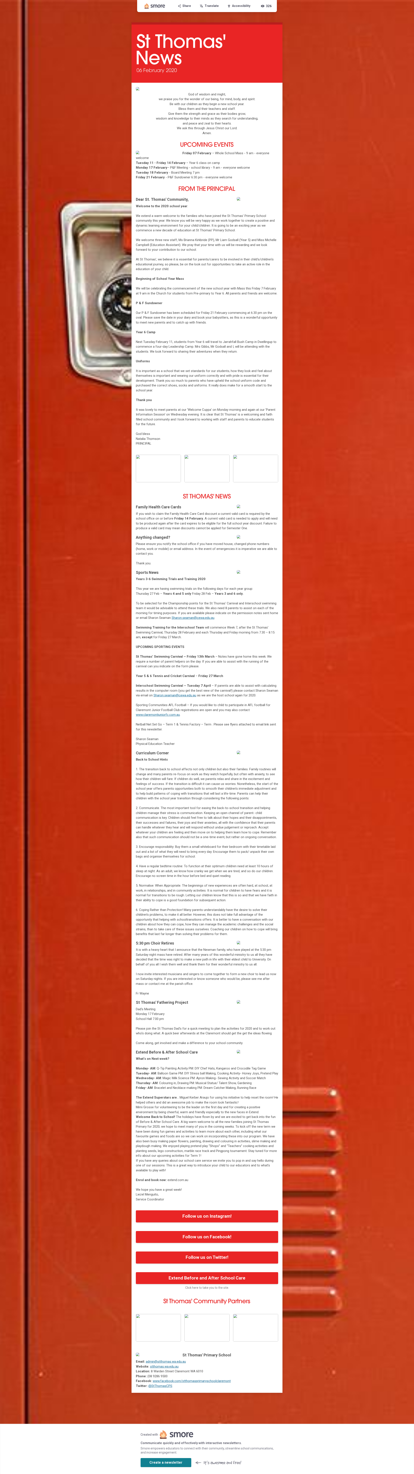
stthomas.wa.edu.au (164, 1366)
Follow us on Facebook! (207, 1236)
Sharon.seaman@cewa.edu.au (193, 618)
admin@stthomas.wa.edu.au (166, 1361)
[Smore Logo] (154, 6)
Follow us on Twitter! (207, 1257)
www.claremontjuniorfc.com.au (158, 715)
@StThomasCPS (160, 1386)
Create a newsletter (165, 1462)
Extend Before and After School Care (207, 1278)
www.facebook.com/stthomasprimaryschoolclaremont (192, 1381)
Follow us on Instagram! (207, 1216)
